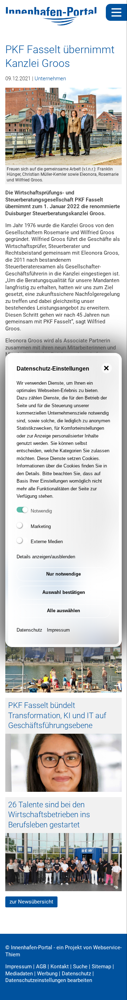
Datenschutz (29, 630)
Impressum (58, 630)
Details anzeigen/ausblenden (46, 556)
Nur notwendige (63, 574)
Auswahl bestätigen (63, 592)
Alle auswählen (63, 610)
